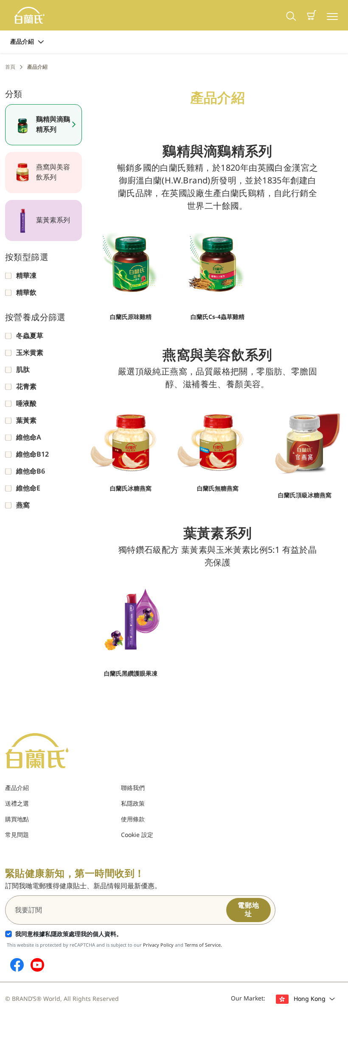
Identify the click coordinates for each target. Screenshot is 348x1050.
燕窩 (23, 505)
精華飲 (26, 293)
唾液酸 (26, 404)
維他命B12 (32, 454)
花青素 (26, 387)
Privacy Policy (158, 945)
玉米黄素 (29, 353)
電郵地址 (248, 909)
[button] (311, 15)
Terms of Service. (203, 945)
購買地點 (17, 819)
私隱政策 (133, 803)
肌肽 (23, 370)
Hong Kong (310, 999)
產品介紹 (22, 41)
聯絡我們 (133, 788)
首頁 (10, 67)
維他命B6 (30, 471)
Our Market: (248, 998)
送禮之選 (17, 803)
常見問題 (17, 835)
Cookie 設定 (137, 835)
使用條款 (133, 819)
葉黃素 (26, 421)
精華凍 (26, 276)
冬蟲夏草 (29, 336)
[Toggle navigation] (332, 15)
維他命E (28, 488)
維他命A (28, 437)
